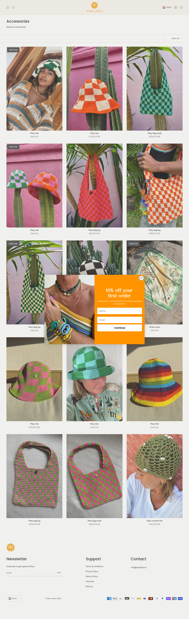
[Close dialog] (141, 278)
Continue (119, 327)
